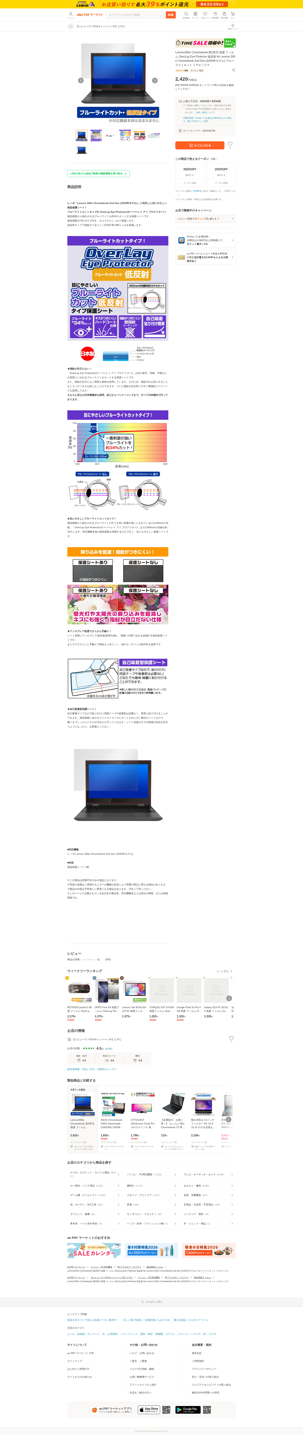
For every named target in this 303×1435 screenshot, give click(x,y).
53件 (108, 1048)
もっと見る (222, 971)
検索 (171, 14)
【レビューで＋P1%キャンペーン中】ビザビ (111, 1277)
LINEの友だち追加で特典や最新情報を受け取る (96, 173)
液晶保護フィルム (154, 1267)
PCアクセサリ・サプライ (129, 1267)
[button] (233, 70)
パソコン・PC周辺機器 (101, 1267)
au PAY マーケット (76, 1267)
